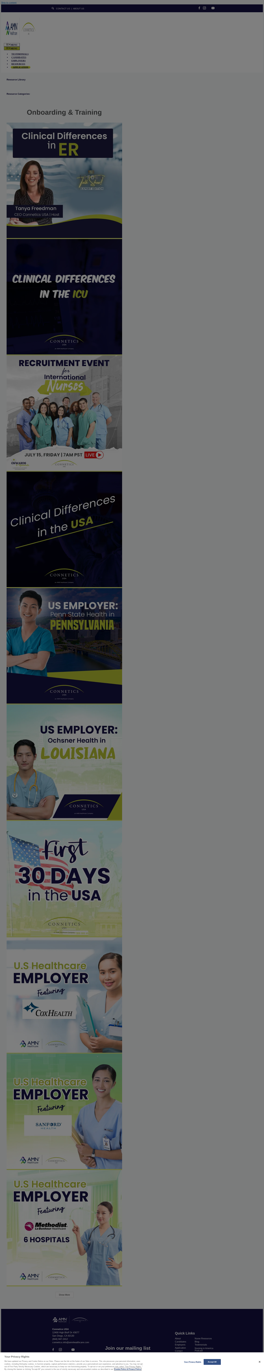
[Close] (260, 1362)
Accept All (212, 1362)
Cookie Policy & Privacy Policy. (127, 1369)
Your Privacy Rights (192, 1362)
